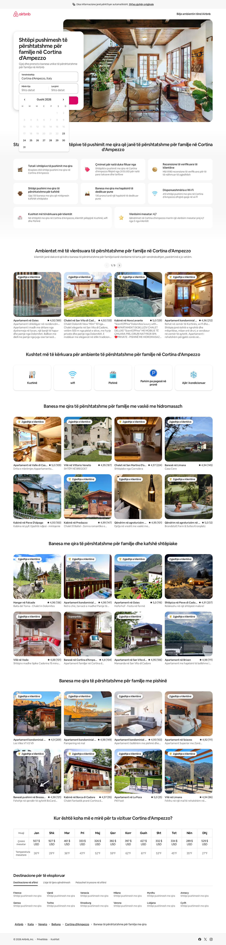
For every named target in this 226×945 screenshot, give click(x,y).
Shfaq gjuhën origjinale (141, 4)
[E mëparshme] (107, 265)
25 (31, 140)
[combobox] (48, 78)
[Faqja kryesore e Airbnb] (21, 14)
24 (24, 140)
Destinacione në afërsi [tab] (25, 882)
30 (63, 140)
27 (44, 140)
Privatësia (42, 939)
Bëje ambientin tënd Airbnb (194, 14)
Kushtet (55, 939)
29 (57, 140)
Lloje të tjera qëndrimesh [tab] (56, 882)
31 (24, 147)
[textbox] (34, 90)
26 (37, 140)
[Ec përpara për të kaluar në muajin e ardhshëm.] (63, 100)
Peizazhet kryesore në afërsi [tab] (91, 882)
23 (63, 133)
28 (50, 140)
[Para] (119, 265)
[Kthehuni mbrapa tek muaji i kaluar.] (25, 100)
